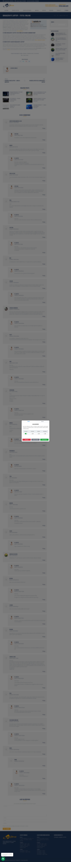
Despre (42, 421)
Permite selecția (35, 439)
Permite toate (44, 439)
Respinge (26, 439)
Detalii (29, 421)
